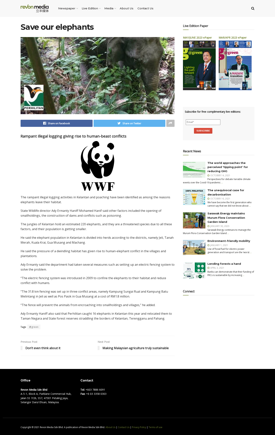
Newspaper (66, 8)
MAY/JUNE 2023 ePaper (197, 37)
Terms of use (155, 427)
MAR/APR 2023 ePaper (233, 37)
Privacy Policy (139, 427)
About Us (126, 8)
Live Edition (90, 8)
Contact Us (145, 8)
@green (34, 327)
